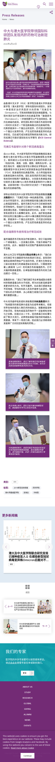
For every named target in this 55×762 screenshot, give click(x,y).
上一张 (6, 547)
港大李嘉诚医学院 (12, 492)
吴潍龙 (26, 492)
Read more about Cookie (22, 748)
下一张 (49, 547)
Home (4, 19)
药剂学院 (36, 488)
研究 (15, 482)
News (12, 19)
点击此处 (12, 662)
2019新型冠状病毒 (21, 488)
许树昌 (36, 492)
